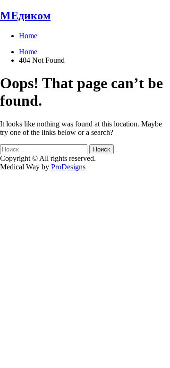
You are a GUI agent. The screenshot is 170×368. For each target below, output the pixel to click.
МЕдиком (25, 15)
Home (28, 36)
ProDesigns (68, 167)
